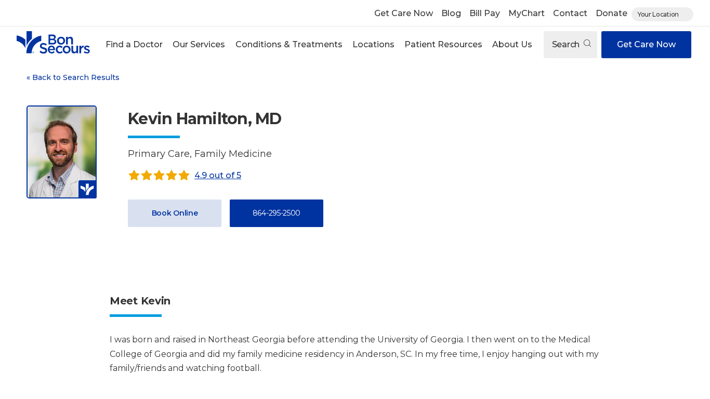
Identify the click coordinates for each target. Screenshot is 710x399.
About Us (512, 44)
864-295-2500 (276, 213)
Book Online (175, 213)
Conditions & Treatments (289, 44)
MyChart (526, 13)
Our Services (199, 44)
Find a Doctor (134, 44)
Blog (451, 13)
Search (567, 44)
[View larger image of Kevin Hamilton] (62, 151)
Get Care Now (403, 13)
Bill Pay (484, 13)
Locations (373, 44)
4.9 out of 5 (217, 175)
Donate (611, 13)
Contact (570, 13)
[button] (134, 44)
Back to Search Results (73, 77)
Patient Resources (443, 44)
